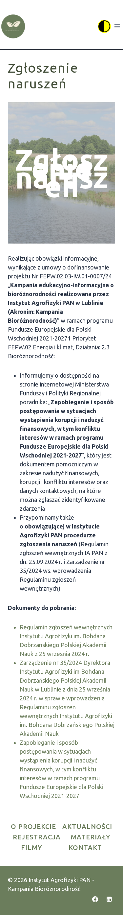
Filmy (31, 847)
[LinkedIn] (109, 899)
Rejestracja (37, 837)
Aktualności (87, 826)
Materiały (90, 837)
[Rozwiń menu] (117, 26)
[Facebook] (95, 899)
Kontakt (85, 847)
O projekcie (33, 826)
